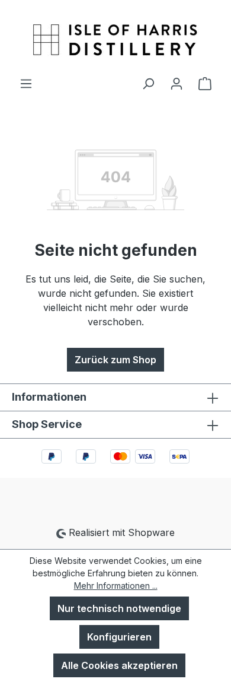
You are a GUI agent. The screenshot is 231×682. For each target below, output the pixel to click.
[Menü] (26, 83)
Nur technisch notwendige (119, 608)
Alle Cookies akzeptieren (119, 665)
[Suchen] (148, 83)
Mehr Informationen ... (116, 586)
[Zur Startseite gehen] (115, 38)
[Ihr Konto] (176, 83)
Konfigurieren (119, 637)
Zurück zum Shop (115, 360)
